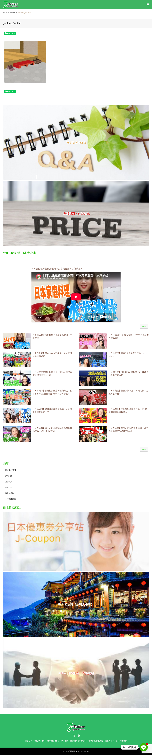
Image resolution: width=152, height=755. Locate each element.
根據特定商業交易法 (95, 741)
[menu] (147, 4)
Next (144, 326)
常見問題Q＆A (53, 741)
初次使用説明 (10, 470)
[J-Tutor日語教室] (10, 4)
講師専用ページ (111, 741)
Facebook (78, 735)
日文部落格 (9, 493)
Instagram (74, 735)
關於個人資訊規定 (77, 741)
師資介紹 (8, 487)
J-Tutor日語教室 (69, 751)
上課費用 (8, 482)
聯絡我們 (123, 741)
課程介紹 (8, 476)
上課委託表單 (10, 499)
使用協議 (64, 741)
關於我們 (28, 741)
